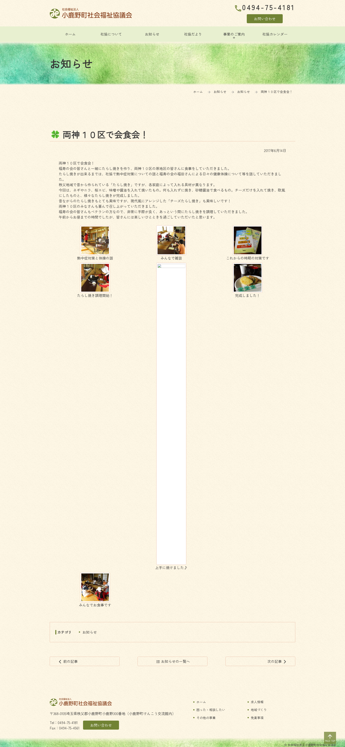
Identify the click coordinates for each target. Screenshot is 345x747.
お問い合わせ (265, 18)
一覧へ (173, 661)
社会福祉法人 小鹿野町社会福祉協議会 (91, 13)
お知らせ (89, 632)
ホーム (198, 91)
